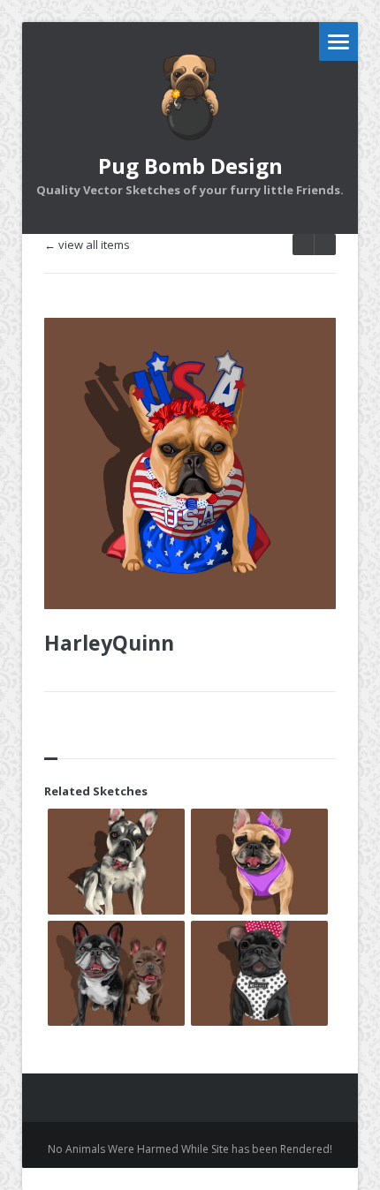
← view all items (87, 245)
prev (325, 244)
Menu (338, 41)
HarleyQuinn (109, 643)
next (303, 244)
